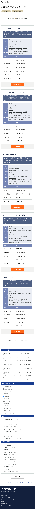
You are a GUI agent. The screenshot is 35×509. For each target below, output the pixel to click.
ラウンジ (11, 110)
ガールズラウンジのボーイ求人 (12, 438)
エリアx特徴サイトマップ (7, 499)
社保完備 (7, 406)
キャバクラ (11, 46)
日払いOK (7, 391)
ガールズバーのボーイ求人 (11, 422)
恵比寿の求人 (5, 11)
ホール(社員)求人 (9, 445)
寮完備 (7, 398)
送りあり (7, 401)
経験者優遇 (8, 386)
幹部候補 (25, 48)
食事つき (7, 410)
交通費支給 (8, 403)
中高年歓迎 (6, 396)
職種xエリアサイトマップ (7, 503)
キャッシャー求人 (9, 461)
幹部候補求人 (8, 450)
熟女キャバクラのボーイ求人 (12, 436)
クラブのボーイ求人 (10, 426)
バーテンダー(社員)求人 (11, 471)
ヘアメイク (19, 49)
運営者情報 (4, 495)
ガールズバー (12, 174)
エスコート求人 (9, 454)
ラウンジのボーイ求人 (10, 424)
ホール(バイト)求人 (10, 447)
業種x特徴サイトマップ (7, 501)
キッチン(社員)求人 (10, 459)
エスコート (25, 49)
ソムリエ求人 (8, 466)
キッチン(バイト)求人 (10, 464)
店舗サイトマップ (5, 497)
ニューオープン (9, 413)
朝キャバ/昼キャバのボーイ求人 (12, 429)
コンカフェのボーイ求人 (11, 434)
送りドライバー (12, 49)
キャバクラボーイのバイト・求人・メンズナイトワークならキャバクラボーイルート (17, 482)
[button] (9, 11)
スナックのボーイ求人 (10, 431)
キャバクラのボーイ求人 (11, 419)
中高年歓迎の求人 (17, 11)
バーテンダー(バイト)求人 (11, 469)
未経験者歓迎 (8, 389)
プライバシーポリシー (6, 505)
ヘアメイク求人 (9, 457)
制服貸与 (7, 408)
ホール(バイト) (19, 48)
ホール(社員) (12, 48)
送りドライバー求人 (10, 452)
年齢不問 (7, 394)
